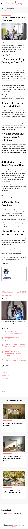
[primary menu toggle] (1, 3)
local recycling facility (19, 98)
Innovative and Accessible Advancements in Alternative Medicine (13, 353)
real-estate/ (4, 391)
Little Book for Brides (13, 524)
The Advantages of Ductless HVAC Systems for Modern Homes (12, 458)
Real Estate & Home (6, 15)
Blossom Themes (17, 525)
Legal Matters (4, 378)
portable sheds (20, 156)
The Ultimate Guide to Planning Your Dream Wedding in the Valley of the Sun (15, 346)
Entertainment (4, 372)
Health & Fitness (5, 375)
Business (3, 369)
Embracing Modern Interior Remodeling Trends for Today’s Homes (13, 339)
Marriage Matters (5, 385)
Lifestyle (3, 381)
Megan (5, 275)
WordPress (14, 526)
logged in (10, 513)
